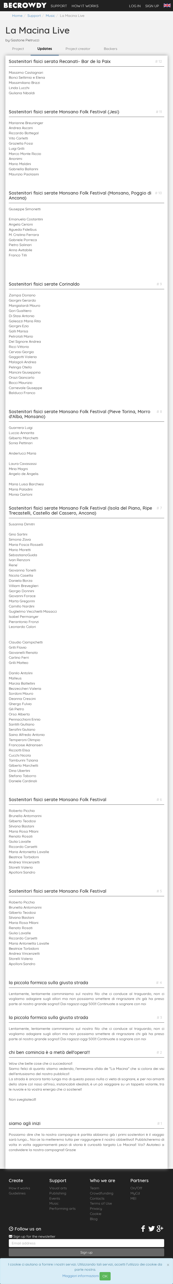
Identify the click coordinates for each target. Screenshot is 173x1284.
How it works (85, 6)
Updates (44, 48)
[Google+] (160, 1229)
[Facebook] (143, 1229)
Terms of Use (101, 1203)
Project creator (78, 48)
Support (59, 6)
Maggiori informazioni (80, 1276)
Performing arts (62, 1208)
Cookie (95, 1213)
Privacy (96, 1208)
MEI (133, 1198)
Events (54, 1198)
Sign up (152, 6)
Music (54, 1203)
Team (94, 1188)
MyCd (135, 1193)
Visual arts (58, 1188)
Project (18, 48)
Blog (94, 1219)
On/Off (136, 1188)
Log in (135, 6)
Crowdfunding (101, 1193)
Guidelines (17, 1193)
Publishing (57, 1193)
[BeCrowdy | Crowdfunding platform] (25, 7)
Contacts (97, 1198)
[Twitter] (151, 1229)
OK (105, 1276)
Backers (110, 48)
